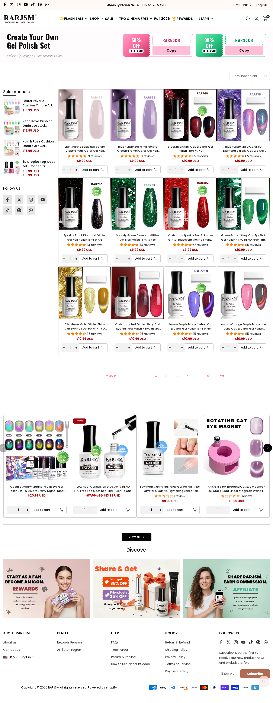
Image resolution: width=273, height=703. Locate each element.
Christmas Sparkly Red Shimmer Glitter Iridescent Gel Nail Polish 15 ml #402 (190, 237)
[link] (11, 107)
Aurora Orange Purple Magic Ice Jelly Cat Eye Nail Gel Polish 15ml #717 (243, 326)
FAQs (115, 642)
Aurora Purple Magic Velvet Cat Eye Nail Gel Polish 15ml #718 (190, 326)
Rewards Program (70, 642)
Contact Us (11, 650)
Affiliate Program (69, 650)
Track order (119, 650)
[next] (267, 448)
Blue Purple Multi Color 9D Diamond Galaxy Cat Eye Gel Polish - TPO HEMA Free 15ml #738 (243, 149)
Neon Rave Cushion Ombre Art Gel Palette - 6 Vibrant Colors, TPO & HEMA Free (37, 123)
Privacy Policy (175, 657)
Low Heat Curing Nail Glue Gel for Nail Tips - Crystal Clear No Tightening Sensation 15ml (170, 489)
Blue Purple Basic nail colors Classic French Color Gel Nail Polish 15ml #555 (137, 149)
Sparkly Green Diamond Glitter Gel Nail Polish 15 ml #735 (137, 237)
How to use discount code (130, 664)
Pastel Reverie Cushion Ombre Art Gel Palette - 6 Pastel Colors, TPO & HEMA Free (38, 103)
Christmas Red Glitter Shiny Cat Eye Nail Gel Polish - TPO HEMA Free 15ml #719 (137, 326)
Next (221, 376)
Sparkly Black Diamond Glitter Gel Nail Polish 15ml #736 (85, 237)
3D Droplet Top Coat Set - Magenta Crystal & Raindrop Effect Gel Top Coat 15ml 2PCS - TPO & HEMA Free (38, 164)
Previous (110, 376)
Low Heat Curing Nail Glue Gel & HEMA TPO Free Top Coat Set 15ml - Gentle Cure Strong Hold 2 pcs (103, 489)
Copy (171, 50)
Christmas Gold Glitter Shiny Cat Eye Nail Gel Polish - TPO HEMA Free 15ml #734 (85, 326)
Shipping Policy (176, 650)
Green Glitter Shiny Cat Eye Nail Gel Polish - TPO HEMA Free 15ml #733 (243, 237)
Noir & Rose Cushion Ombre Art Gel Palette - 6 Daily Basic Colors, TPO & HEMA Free (38, 143)
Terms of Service (178, 664)
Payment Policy (176, 671)
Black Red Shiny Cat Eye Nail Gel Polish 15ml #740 (190, 149)
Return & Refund (123, 657)
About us (9, 642)
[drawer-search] (248, 18)
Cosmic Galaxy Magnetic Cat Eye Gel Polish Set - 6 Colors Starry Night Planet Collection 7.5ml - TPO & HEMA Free (37, 489)
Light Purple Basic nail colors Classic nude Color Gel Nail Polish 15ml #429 (85, 149)
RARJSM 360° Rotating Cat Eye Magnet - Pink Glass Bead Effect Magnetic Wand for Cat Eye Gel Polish (236, 489)
